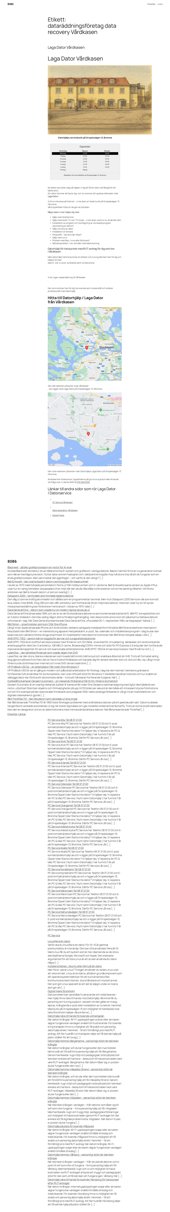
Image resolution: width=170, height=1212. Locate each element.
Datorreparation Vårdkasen (65, 510)
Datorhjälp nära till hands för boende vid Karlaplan (76, 1016)
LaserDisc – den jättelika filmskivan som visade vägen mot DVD (43, 652)
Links (160, 4)
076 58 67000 (83, 482)
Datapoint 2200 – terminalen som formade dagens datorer (41, 595)
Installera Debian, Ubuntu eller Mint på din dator (75, 966)
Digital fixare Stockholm (61, 991)
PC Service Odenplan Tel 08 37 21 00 (68, 784)
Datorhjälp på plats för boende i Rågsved (71, 1126)
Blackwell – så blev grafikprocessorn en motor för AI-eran (40, 567)
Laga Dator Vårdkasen (66, 47)
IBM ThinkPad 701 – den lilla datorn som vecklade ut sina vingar (43, 699)
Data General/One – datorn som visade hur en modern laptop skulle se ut (49, 610)
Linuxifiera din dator (59, 941)
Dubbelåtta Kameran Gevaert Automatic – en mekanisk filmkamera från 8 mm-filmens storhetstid (62, 681)
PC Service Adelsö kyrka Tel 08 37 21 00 (69, 826)
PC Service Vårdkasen (62, 502)
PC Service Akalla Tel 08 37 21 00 (66, 848)
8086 (11, 4)
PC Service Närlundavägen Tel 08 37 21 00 (71, 912)
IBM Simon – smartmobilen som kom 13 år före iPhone (37, 624)
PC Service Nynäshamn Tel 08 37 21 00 (69, 869)
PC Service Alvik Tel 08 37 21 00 (65, 741)
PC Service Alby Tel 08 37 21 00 (65, 720)
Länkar (22, 714)
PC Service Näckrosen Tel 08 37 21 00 (68, 890)
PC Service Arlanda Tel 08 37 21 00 (67, 762)
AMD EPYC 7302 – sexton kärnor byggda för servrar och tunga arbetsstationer (52, 638)
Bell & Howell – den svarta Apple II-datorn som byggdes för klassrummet (48, 581)
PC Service (54, 935)
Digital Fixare (58, 515)
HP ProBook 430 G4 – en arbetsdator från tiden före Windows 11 (43, 667)
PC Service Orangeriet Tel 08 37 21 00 (69, 805)
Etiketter (151, 4)
